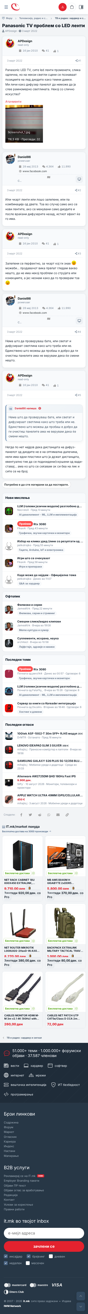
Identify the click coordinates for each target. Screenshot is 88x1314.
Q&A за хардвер (29, 583)
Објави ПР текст (15, 1185)
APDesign (11, 31)
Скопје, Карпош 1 (20, 180)
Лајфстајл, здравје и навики (36, 646)
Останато (34, 737)
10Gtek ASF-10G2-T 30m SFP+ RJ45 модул (50, 733)
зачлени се (44, 1246)
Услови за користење (18, 1204)
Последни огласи (19, 725)
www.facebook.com (35, 171)
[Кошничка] (71, 7)
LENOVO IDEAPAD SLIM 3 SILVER (43, 745)
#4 (79, 331)
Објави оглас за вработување (24, 1190)
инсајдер (15, 1256)
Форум (8, 1127)
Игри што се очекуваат (33, 558)
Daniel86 (24, 157)
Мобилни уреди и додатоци (46, 764)
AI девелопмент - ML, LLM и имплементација (48, 514)
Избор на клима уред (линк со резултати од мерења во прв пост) (50, 541)
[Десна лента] (81, 7)
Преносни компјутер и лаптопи (48, 749)
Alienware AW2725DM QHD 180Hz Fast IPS (46, 776)
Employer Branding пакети (21, 1180)
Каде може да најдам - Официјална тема (46, 575)
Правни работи (14, 1209)
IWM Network (12, 1306)
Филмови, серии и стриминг (37, 613)
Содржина (11, 1122)
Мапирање (11, 1155)
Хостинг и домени (30, 711)
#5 (79, 395)
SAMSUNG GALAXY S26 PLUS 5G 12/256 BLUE (50, 761)
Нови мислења (17, 498)
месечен (37, 1263)
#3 (79, 253)
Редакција (11, 1195)
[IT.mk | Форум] (15, 7)
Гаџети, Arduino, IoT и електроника (41, 549)
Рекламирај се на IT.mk (23, 1176)
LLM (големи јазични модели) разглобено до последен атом (50, 506)
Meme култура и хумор (34, 630)
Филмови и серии (29, 604)
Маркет (9, 1132)
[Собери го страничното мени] (6, 7)
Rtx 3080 (32, 524)
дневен (59, 1256)
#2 (79, 190)
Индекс (9, 1146)
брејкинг (38, 1256)
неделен (15, 1263)
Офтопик (12, 596)
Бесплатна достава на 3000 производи (25, 831)
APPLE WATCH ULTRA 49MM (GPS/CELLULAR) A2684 (50, 795)
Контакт (9, 1199)
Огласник (10, 1136)
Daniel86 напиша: (26, 408)
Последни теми (18, 660)
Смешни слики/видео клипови (39, 621)
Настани (9, 1151)
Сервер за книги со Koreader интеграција (46, 703)
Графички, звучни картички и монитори (44, 533)
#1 (79, 60)
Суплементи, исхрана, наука (38, 638)
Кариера (10, 1141)
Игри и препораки (30, 566)
